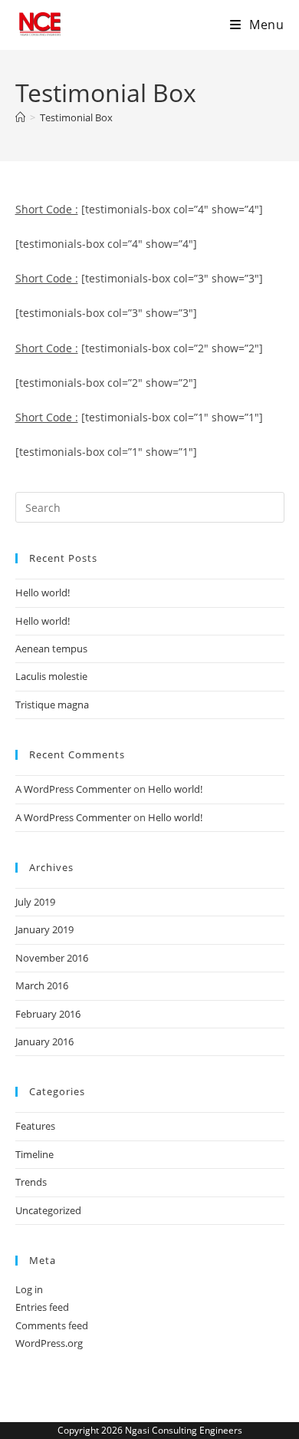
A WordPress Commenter (73, 789)
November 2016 (51, 958)
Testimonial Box (76, 117)
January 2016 (44, 1041)
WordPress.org (49, 1343)
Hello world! (42, 592)
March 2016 (41, 985)
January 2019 (44, 929)
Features (35, 1126)
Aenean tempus (51, 648)
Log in (29, 1289)
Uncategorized (48, 1210)
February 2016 (47, 1014)
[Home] (20, 117)
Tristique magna (52, 704)
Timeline (34, 1154)
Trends (31, 1182)
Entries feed (42, 1307)
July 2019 (35, 902)
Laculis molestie (51, 676)
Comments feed (51, 1325)
